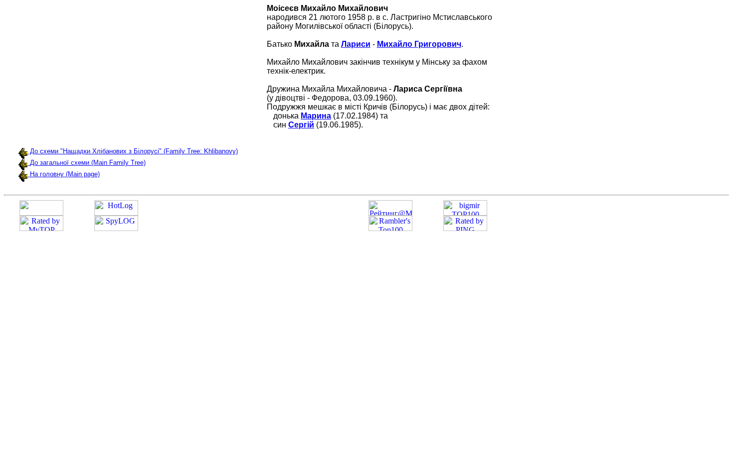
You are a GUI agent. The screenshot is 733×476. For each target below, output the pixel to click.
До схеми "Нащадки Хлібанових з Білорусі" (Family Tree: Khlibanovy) (133, 151)
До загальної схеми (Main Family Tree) (88, 162)
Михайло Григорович (419, 44)
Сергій (301, 124)
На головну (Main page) (65, 174)
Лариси (355, 44)
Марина (316, 116)
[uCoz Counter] (41, 213)
